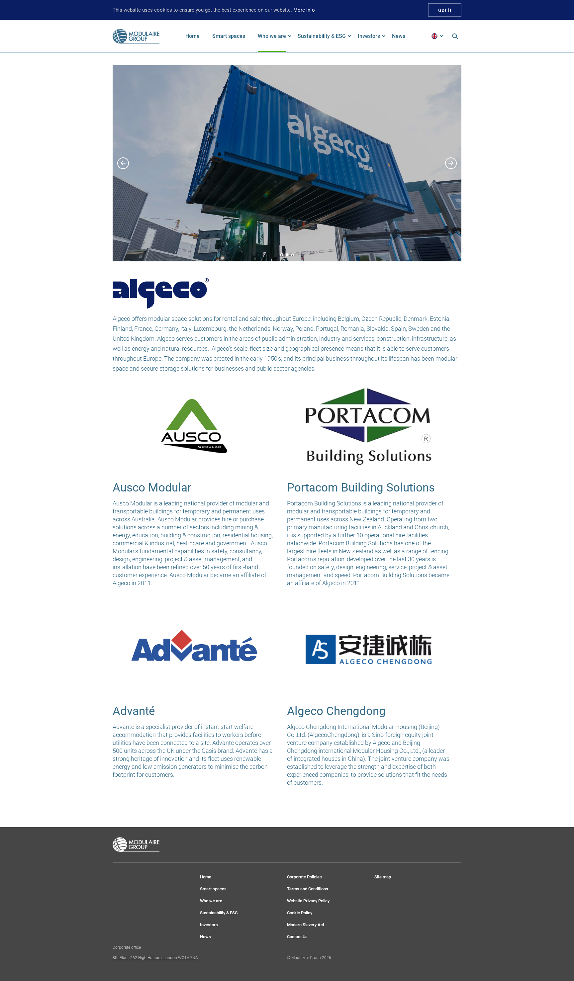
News (205, 936)
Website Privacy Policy (308, 900)
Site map (382, 876)
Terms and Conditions (307, 888)
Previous (121, 163)
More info (304, 10)
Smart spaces (213, 888)
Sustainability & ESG (219, 912)
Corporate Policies (304, 876)
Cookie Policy (299, 912)
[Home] (136, 36)
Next (453, 163)
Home (205, 876)
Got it (445, 10)
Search (454, 36)
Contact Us (297, 936)
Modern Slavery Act (305, 924)
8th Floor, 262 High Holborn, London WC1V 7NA (155, 957)
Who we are (211, 900)
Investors (209, 924)
